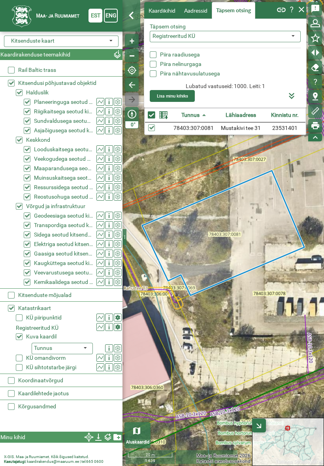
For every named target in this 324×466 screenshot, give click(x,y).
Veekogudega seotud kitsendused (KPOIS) (63, 159)
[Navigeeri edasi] (132, 99)
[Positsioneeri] (132, 70)
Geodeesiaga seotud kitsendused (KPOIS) (63, 215)
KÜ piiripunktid (44, 317)
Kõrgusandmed (37, 406)
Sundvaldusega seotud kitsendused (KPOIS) (63, 121)
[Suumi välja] (132, 55)
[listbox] (62, 348)
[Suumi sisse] (132, 41)
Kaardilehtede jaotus (43, 393)
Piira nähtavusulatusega (190, 73)
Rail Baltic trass (37, 70)
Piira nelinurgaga (181, 64)
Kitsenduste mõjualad (45, 295)
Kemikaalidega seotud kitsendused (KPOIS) (63, 282)
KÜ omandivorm (46, 358)
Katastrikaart (34, 308)
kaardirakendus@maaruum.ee (53, 461)
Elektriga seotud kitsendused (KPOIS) (63, 244)
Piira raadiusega (180, 54)
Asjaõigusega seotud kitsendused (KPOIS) (63, 130)
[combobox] (225, 36)
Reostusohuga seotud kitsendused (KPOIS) (63, 197)
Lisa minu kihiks (172, 96)
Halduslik (37, 92)
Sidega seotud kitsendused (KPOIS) (63, 234)
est (95, 15)
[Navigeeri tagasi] (132, 85)
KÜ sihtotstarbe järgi (51, 367)
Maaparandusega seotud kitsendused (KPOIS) (63, 168)
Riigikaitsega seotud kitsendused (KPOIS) (63, 111)
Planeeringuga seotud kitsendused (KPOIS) (63, 102)
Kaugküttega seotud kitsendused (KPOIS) (63, 263)
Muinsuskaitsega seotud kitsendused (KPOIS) (63, 178)
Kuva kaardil (41, 336)
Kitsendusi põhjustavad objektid (57, 83)
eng (111, 15)
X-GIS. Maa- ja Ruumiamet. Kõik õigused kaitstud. (46, 457)
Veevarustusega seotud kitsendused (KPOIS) (63, 272)
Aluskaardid (137, 442)
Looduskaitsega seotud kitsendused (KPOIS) (63, 149)
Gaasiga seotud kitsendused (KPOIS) (63, 253)
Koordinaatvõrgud (40, 380)
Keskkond (38, 140)
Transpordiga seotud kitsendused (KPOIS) (63, 225)
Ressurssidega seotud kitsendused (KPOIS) (63, 187)
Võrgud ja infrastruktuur (55, 206)
